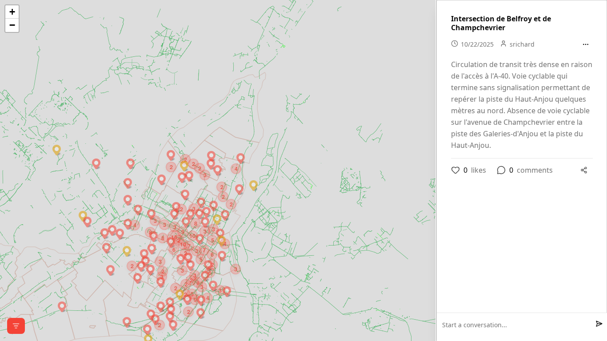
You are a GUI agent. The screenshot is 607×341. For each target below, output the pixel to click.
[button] (62, 305)
